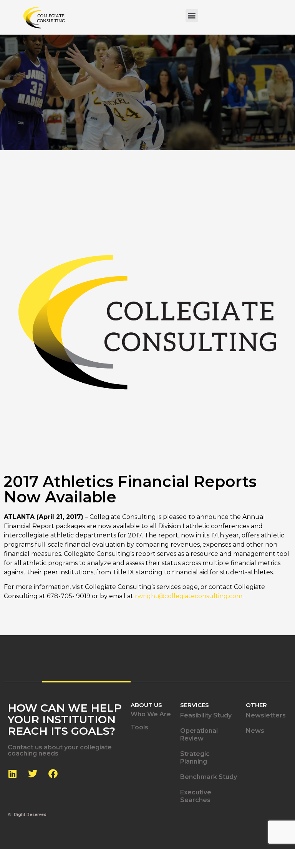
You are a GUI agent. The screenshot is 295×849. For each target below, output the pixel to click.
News (255, 730)
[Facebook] (53, 773)
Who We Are (151, 714)
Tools (139, 727)
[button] (192, 15)
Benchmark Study (208, 777)
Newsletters (266, 715)
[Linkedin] (12, 773)
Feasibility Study (206, 715)
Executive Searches (195, 796)
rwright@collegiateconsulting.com (188, 596)
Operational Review (199, 734)
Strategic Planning (195, 757)
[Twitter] (32, 773)
